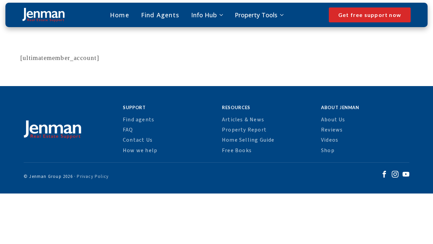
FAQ (128, 130)
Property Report (244, 130)
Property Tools (256, 15)
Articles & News (243, 119)
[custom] (384, 175)
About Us (333, 119)
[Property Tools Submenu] (280, 15)
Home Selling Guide (248, 140)
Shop (328, 150)
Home (119, 15)
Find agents (138, 119)
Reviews (332, 130)
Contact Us (138, 140)
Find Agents (160, 15)
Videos (329, 140)
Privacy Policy (93, 177)
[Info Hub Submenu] (220, 15)
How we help (140, 150)
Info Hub (204, 15)
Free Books (237, 150)
